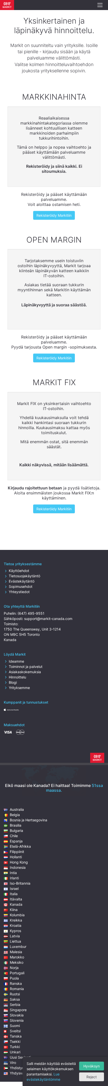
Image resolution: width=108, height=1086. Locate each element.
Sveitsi (15, 1031)
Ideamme (16, 661)
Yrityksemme (19, 687)
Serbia (15, 1004)
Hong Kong (19, 862)
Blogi (13, 682)
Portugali (17, 973)
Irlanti (14, 878)
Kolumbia (17, 915)
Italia (14, 894)
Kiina (14, 909)
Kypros (15, 931)
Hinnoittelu (17, 677)
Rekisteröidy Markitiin (54, 215)
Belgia (15, 815)
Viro (13, 1062)
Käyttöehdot (19, 570)
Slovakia (17, 1015)
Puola (14, 978)
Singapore (18, 1010)
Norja (14, 967)
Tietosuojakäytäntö (24, 576)
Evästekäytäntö (21, 581)
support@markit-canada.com (48, 618)
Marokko (17, 957)
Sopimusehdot (20, 586)
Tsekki (15, 1041)
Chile (14, 836)
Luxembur (18, 946)
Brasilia (15, 825)
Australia (17, 809)
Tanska (16, 1036)
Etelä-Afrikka (20, 846)
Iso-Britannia (20, 883)
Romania (17, 989)
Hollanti (16, 857)
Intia (13, 873)
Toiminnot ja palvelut (25, 666)
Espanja (16, 841)
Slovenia (17, 1020)
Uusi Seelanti (20, 1057)
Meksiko (16, 962)
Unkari (15, 1052)
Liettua (15, 941)
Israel (14, 888)
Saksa (15, 999)
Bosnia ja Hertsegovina (28, 820)
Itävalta (16, 899)
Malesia (16, 952)
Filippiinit (17, 851)
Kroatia (15, 925)
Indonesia (18, 867)
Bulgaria (16, 830)
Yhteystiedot (19, 592)
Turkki (15, 1047)
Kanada (16, 904)
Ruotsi (15, 994)
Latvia (15, 936)
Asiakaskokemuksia (25, 672)
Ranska (16, 983)
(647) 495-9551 (31, 613)
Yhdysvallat (19, 1073)
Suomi (15, 1025)
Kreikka (16, 920)
